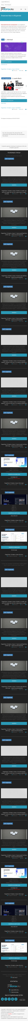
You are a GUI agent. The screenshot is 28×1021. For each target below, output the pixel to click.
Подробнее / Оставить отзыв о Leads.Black (11, 107)
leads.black (3, 103)
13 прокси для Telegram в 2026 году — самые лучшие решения (14, 288)
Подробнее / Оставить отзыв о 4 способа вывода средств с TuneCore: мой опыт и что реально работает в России (14, 403)
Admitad (10, 40)
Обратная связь (15, 992)
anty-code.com (14, 515)
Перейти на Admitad (6, 62)
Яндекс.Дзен (22, 1000)
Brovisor (21, 530)
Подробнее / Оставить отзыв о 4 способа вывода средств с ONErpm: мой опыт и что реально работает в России (14, 362)
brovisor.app (14, 550)
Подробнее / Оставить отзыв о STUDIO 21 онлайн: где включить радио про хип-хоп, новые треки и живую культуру (14, 192)
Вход (2, 4)
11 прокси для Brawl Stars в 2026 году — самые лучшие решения (14, 203)
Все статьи (14, 977)
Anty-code (20, 492)
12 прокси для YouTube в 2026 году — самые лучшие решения (14, 414)
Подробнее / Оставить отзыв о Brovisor (14, 554)
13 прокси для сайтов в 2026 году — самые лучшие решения (14, 246)
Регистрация (8, 4)
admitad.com (4, 64)
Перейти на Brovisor (14, 547)
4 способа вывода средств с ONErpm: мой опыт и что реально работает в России (14, 331)
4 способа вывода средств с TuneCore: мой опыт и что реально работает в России (14, 373)
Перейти (14, 185)
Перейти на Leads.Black (7, 100)
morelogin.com (14, 477)
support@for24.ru (5, 1)
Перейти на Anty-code (14, 513)
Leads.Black (17, 78)
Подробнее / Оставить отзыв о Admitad (10, 69)
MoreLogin (20, 455)
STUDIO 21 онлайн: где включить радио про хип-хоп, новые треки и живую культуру (14, 161)
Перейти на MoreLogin (14, 474)
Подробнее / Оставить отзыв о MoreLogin (14, 483)
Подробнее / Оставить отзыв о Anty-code (14, 520)
